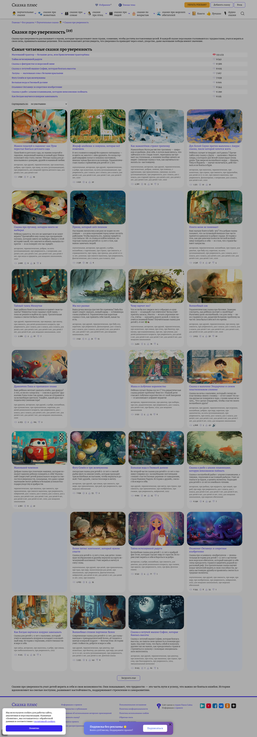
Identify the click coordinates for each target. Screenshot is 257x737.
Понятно (34, 728)
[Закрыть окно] (170, 725)
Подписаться (155, 728)
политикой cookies (44, 721)
